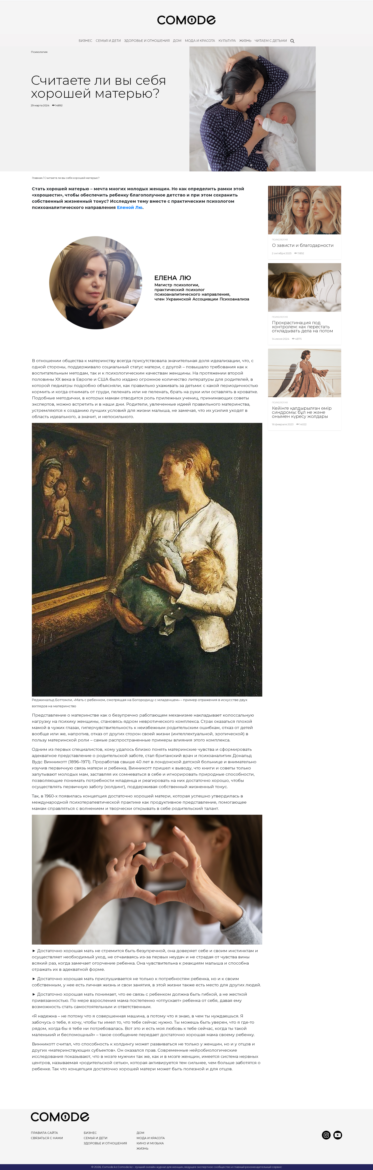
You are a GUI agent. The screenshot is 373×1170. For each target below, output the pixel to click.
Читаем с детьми (271, 41)
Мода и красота (200, 41)
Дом (177, 41)
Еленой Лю (129, 207)
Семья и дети (108, 41)
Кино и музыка (150, 1143)
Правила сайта (44, 1133)
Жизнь (245, 41)
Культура (227, 41)
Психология (39, 51)
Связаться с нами (47, 1138)
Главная (37, 177)
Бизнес (85, 41)
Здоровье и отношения (147, 41)
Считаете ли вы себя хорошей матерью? (71, 177)
